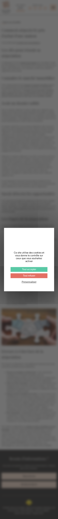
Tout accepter (29, 269)
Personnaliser (29, 282)
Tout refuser (29, 275)
